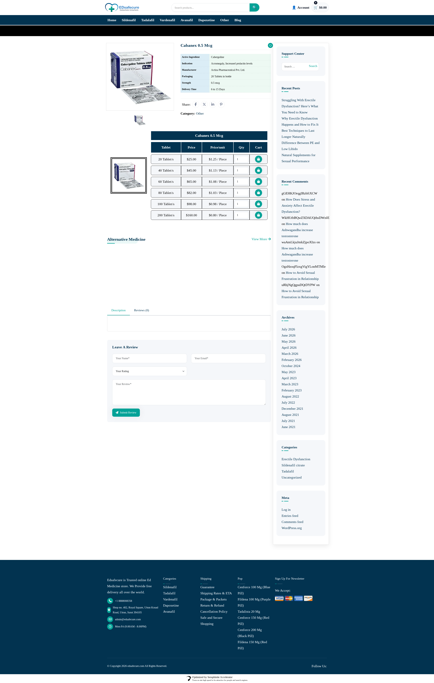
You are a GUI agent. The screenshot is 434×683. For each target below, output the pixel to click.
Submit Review (127, 412)
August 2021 (290, 415)
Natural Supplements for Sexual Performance (298, 158)
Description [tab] (118, 310)
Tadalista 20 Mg (249, 611)
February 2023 (292, 390)
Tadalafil (147, 20)
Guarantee (207, 587)
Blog (237, 20)
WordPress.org (292, 528)
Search (313, 66)
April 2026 (289, 347)
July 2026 (288, 329)
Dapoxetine (206, 20)
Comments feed (292, 522)
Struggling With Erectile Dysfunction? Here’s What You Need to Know (300, 106)
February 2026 (292, 360)
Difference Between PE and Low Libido (301, 146)
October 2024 (291, 366)
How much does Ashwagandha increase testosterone (297, 230)
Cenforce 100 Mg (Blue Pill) (254, 590)
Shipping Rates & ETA (216, 593)
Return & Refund (212, 605)
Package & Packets (213, 599)
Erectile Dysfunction (296, 459)
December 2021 (292, 408)
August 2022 (290, 396)
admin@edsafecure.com (128, 619)
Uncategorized (292, 477)
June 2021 (288, 427)
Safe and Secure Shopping (211, 621)
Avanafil (187, 20)
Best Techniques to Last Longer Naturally (298, 133)
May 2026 (288, 341)
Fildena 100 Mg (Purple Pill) (254, 602)
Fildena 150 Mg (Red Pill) (252, 645)
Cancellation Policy (214, 611)
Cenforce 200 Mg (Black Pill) (250, 633)
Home (111, 20)
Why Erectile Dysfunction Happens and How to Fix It (300, 121)
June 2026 (288, 335)
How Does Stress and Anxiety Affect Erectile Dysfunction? (298, 205)
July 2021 (288, 421)
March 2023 (290, 384)
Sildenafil (129, 20)
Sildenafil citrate (293, 465)
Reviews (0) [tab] (141, 310)
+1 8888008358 (123, 600)
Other (224, 20)
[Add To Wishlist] (270, 45)
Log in (286, 509)
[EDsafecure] (122, 7)
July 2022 (288, 402)
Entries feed (290, 516)
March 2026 (290, 353)
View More (260, 239)
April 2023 (289, 378)
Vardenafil (167, 20)
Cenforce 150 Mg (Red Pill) (253, 621)
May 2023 (288, 372)
